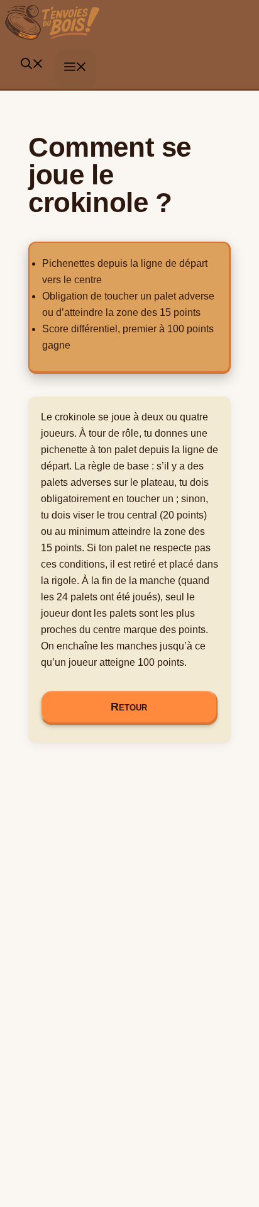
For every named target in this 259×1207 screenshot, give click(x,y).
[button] (32, 66)
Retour (129, 706)
